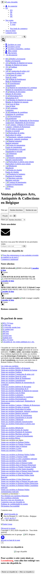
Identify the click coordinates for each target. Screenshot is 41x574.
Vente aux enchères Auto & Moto (13, 393)
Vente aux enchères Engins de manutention (16, 415)
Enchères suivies (13, 47)
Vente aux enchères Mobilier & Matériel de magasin (19, 391)
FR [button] (6, 8)
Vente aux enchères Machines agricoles (15, 434)
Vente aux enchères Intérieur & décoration (16, 387)
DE (11, 16)
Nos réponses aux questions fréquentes (15, 496)
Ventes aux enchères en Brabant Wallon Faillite (18, 455)
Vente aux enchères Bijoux (10, 438)
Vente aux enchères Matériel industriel (14, 413)
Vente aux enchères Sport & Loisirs (13, 376)
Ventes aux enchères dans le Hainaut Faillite (16, 463)
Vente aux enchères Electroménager (14, 399)
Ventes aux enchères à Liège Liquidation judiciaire (19, 459)
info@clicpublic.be (11, 514)
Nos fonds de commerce (18, 29)
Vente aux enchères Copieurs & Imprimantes (17, 436)
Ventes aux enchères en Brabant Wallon (15, 442)
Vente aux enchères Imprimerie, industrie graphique (19, 411)
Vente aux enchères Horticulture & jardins (16, 409)
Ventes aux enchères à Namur (11, 450)
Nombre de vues (31, 210)
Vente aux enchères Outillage (11, 372)
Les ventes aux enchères (9, 366)
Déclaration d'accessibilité (10, 506)
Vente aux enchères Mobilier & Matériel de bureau (19, 370)
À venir (12, 24)
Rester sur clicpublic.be (9, 572)
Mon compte (12, 51)
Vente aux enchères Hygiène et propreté (15, 407)
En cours (13, 22)
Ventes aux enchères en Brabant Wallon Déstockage (19, 483)
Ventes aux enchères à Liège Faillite (14, 461)
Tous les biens (10, 31)
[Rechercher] (24, 37)
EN (11, 10)
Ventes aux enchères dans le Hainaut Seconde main (19, 481)
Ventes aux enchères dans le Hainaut (14, 446)
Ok (24, 246)
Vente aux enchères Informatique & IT (14, 389)
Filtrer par (4, 220)
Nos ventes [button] (9, 20)
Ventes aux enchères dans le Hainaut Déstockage (18, 465)
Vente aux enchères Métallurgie (12, 428)
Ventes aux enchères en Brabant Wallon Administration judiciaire (15, 491)
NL (11, 14)
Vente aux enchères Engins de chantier (15, 430)
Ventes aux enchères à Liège (11, 448)
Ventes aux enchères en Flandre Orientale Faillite (18, 467)
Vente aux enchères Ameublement (13, 380)
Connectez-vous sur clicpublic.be (13, 502)
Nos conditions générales (10, 498)
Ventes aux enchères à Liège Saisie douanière (17, 469)
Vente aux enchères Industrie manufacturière (17, 422)
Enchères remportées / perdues (18, 49)
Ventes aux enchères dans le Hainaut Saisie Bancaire (20, 471)
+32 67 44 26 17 (10, 518)
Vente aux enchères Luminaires (12, 395)
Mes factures (12, 53)
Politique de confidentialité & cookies (14, 504)
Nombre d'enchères (16, 210)
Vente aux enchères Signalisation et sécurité (16, 417)
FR (11, 12)
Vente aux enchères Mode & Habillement (16, 378)
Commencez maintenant (9, 259)
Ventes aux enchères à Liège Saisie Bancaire (17, 473)
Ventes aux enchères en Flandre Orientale (16, 444)
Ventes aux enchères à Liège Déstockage (15, 479)
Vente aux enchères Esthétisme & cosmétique (17, 397)
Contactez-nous (11, 33)
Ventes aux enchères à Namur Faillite (14, 457)
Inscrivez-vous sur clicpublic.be (12, 500)
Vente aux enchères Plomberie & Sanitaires (16, 432)
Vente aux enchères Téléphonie (12, 420)
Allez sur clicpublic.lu (27, 572)
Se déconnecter (11, 55)
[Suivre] (2, 274)
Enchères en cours (14, 45)
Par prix (5, 216)
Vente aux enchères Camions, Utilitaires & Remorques (20, 405)
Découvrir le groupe (8, 528)
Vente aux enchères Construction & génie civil (17, 374)
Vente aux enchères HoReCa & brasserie (15, 368)
